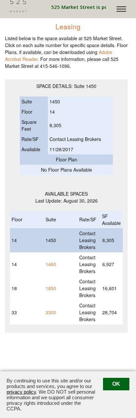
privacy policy (21, 392)
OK (116, 384)
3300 (51, 312)
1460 (51, 264)
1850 (51, 288)
